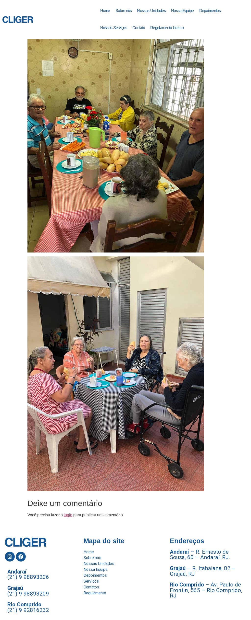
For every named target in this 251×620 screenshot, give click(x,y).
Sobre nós (123, 11)
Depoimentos (210, 11)
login (68, 515)
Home (105, 11)
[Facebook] (21, 557)
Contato (138, 28)
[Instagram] (10, 557)
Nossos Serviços (113, 28)
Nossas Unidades (151, 11)
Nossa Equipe (182, 11)
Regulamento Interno (167, 28)
